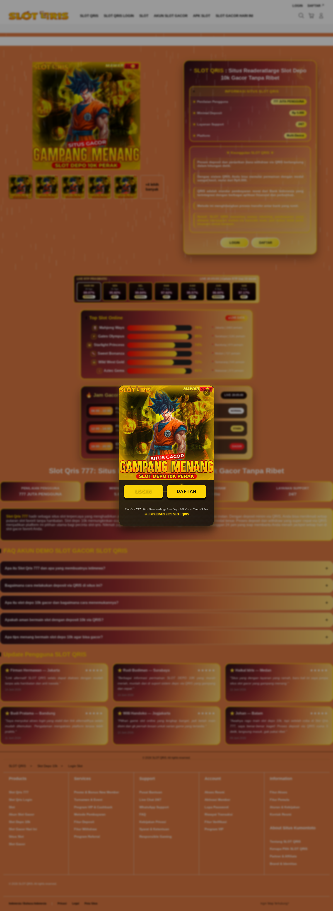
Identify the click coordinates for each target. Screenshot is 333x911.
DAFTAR (187, 491)
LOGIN (143, 491)
